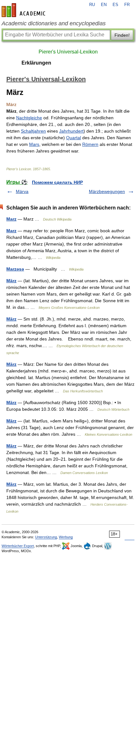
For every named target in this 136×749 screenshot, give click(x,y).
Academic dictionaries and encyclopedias (54, 23)
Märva (22, 191)
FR (127, 5)
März (11, 280)
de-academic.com (24, 10)
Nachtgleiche (29, 117)
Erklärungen (36, 63)
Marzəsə (15, 269)
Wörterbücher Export (18, 546)
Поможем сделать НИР (57, 182)
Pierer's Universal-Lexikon (68, 51)
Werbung (66, 537)
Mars (34, 144)
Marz (11, 219)
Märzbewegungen (107, 191)
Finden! (122, 35)
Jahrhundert (71, 131)
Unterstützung (46, 537)
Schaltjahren (33, 131)
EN (104, 5)
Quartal (73, 137)
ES (115, 5)
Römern (90, 144)
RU (92, 5)
